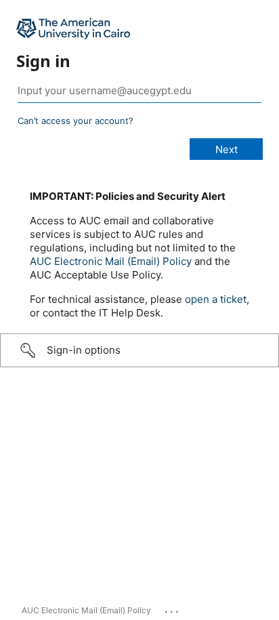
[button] (139, 350)
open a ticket (215, 299)
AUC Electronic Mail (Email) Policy (111, 261)
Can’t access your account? (75, 120)
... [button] (173, 608)
